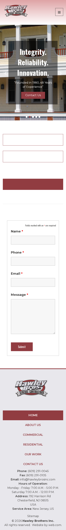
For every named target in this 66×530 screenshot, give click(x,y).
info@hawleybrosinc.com (37, 479)
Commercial (33, 434)
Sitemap (33, 516)
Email (17, 274)
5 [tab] (39, 117)
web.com (54, 525)
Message (19, 295)
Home (33, 415)
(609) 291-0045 (38, 471)
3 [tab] (33, 117)
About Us (33, 425)
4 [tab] (36, 117)
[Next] (60, 72)
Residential (33, 444)
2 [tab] (30, 117)
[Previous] (5, 72)
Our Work (33, 454)
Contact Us (33, 95)
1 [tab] (26, 117)
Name (17, 231)
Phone (17, 252)
